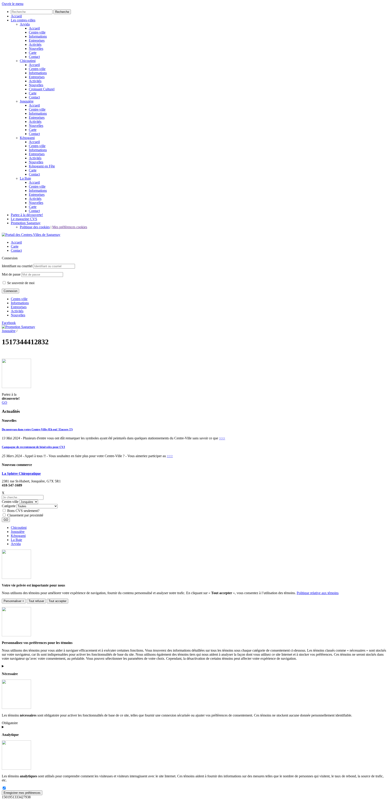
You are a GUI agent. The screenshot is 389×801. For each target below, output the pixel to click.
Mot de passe (11, 274)
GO (4, 402)
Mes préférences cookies (69, 227)
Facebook (9, 323)
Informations (20, 303)
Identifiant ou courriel (17, 266)
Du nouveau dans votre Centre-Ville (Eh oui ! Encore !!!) (37, 429)
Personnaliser (14, 601)
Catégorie (9, 506)
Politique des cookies (35, 227)
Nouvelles (18, 315)
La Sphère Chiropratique (21, 473)
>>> (222, 438)
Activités (17, 311)
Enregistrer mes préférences (22, 792)
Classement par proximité (25, 515)
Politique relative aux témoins (318, 593)
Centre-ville (19, 299)
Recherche (62, 12)
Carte (14, 246)
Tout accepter (57, 601)
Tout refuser (36, 601)
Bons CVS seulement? (23, 511)
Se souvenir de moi (20, 283)
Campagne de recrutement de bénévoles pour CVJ (33, 447)
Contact (16, 250)
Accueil (16, 242)
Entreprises (19, 307)
